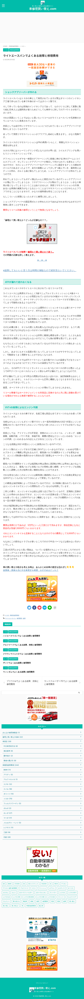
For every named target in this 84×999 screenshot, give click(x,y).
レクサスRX (40, 897)
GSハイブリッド (33, 884)
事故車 (25, 901)
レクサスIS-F (72, 892)
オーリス (70, 888)
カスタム (5, 892)
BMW (9, 884)
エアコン (52, 888)
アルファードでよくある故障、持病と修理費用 (22, 645)
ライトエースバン (10, 618)
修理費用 (19, 618)
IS (50, 884)
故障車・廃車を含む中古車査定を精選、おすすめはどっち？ (30, 570)
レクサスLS (6, 897)
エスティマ (61, 888)
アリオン (64, 884)
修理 (37, 901)
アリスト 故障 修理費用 (10, 888)
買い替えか (15, 906)
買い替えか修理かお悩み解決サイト (44, 991)
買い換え (72, 901)
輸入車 (41, 906)
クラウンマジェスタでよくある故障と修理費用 (22, 654)
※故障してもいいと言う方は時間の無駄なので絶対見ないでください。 (39, 270)
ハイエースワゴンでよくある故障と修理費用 (21, 636)
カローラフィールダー (25, 892)
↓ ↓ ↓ (42, 260)
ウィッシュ (42, 888)
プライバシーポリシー (42, 983)
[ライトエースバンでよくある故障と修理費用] (45, 608)
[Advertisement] (42, 27)
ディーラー (53, 892)
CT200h (17, 884)
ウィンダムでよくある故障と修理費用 (18, 672)
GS (24, 884)
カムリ (14, 892)
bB (4, 884)
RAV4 (56, 884)
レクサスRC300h (29, 897)
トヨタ (7, 615)
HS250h (44, 884)
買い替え (5, 906)
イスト (34, 888)
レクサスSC (51, 897)
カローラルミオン (41, 892)
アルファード (24, 888)
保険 (31, 901)
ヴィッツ (61, 897)
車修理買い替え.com (42, 8)
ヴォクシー (6, 901)
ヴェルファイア (71, 897)
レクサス (62, 892)
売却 (52, 901)
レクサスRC (16, 897)
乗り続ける (16, 901)
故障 (24, 618)
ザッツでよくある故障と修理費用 (17, 663)
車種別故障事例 (14, 615)
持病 (58, 901)
